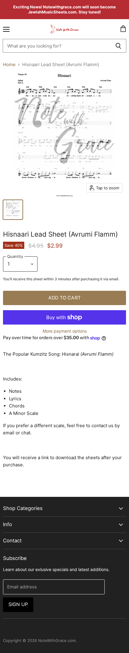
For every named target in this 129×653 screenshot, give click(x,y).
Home (9, 64)
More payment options (65, 331)
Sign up (18, 604)
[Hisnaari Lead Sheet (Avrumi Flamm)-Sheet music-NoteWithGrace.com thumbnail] (12, 209)
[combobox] (56, 46)
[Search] (118, 46)
